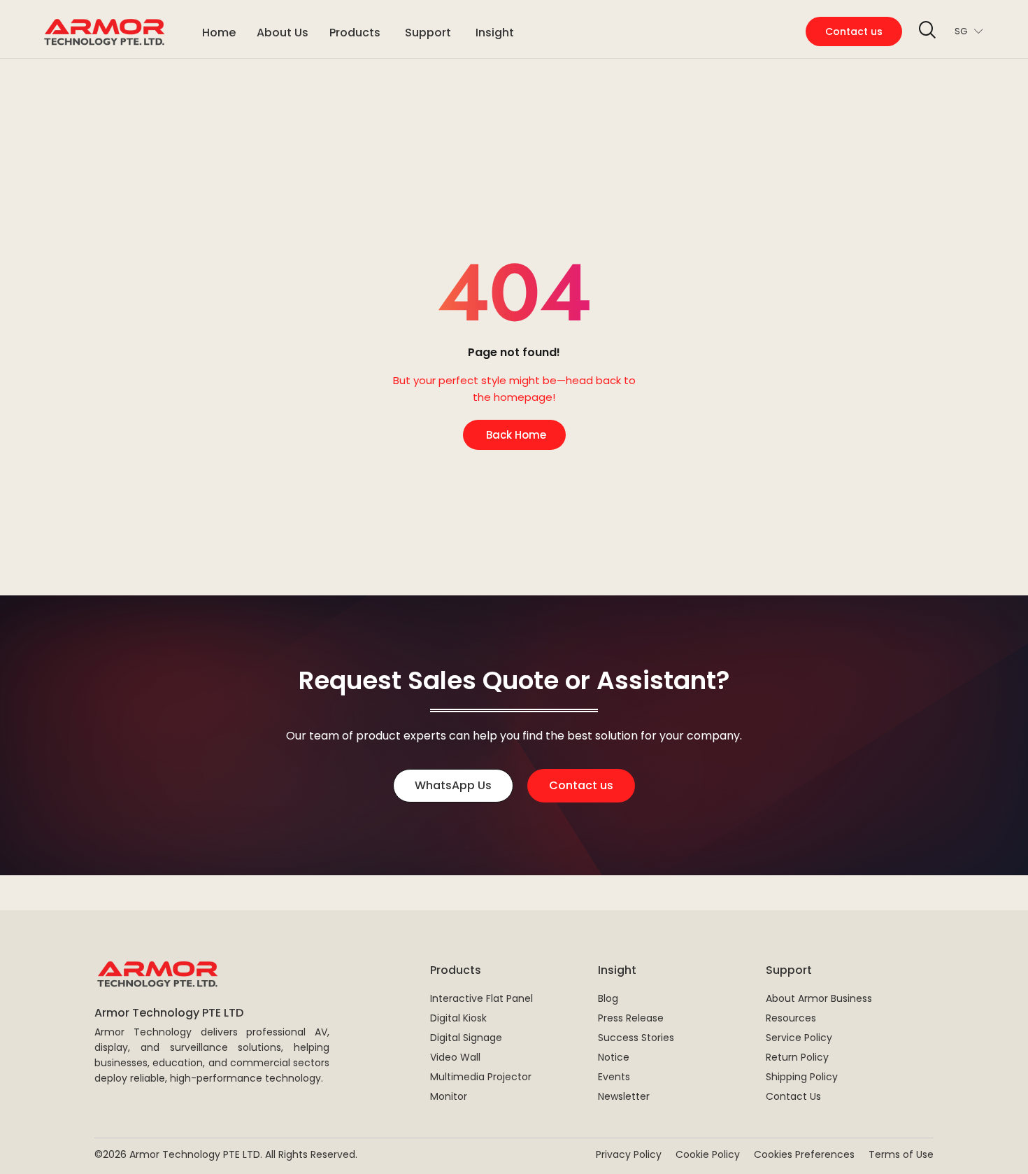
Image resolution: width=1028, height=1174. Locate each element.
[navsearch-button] (927, 31)
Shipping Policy (802, 1077)
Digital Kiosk (458, 1018)
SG (961, 31)
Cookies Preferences (804, 1154)
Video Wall (455, 1057)
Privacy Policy (629, 1154)
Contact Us (793, 1096)
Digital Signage (466, 1038)
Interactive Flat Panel (481, 998)
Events (614, 1077)
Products (455, 970)
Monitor (448, 1096)
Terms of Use (901, 1154)
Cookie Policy (708, 1154)
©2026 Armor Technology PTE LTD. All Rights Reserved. (225, 1154)
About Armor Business (819, 998)
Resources (791, 1018)
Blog (608, 998)
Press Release (631, 1018)
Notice (613, 1057)
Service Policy (799, 1038)
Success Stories (636, 1038)
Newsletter (624, 1096)
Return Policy (797, 1057)
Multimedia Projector (480, 1077)
